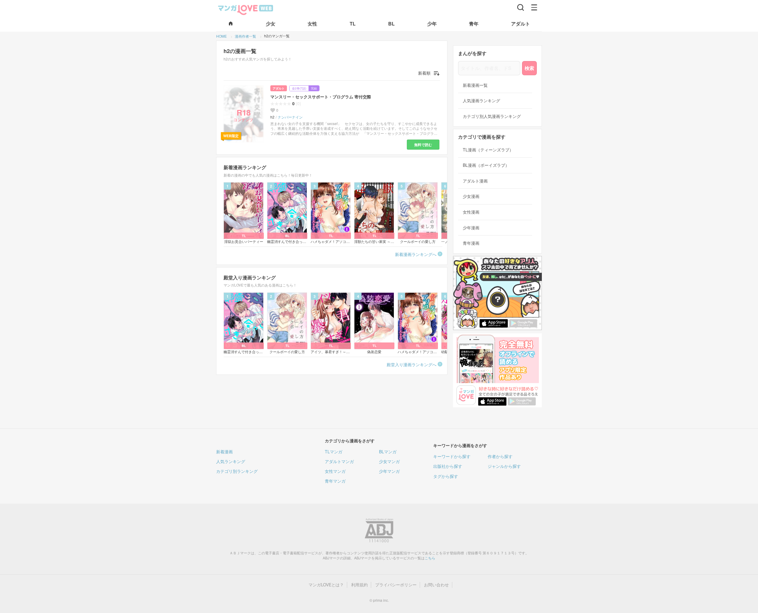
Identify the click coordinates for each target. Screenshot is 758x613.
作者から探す (500, 456)
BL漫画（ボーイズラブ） (486, 165)
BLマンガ (387, 451)
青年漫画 (471, 243)
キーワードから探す (451, 456)
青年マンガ (335, 481)
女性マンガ (335, 471)
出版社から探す (447, 466)
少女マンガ (389, 461)
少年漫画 (471, 228)
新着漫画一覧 (475, 85)
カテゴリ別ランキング (237, 471)
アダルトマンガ (339, 461)
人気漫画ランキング (481, 100)
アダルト (279, 88)
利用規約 (359, 585)
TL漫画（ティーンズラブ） (488, 150)
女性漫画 (471, 212)
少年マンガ (389, 471)
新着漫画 (224, 451)
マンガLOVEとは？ (326, 585)
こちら (430, 557)
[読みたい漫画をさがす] (520, 7)
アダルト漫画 (475, 181)
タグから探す (445, 476)
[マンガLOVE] (245, 9)
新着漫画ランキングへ (415, 254)
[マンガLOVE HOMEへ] (230, 24)
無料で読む (423, 144)
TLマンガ (333, 451)
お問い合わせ (436, 585)
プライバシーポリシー (396, 585)
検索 (529, 68)
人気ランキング (230, 461)
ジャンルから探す (504, 466)
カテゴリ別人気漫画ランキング (492, 116)
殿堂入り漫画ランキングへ (411, 364)
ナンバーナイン (290, 117)
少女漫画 (471, 196)
